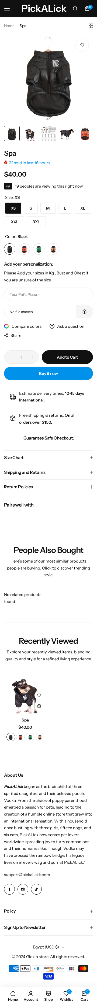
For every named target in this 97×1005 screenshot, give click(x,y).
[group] (48, 79)
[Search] (75, 8)
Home (9, 25)
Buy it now (48, 373)
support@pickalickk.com (27, 874)
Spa (25, 720)
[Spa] (25, 692)
